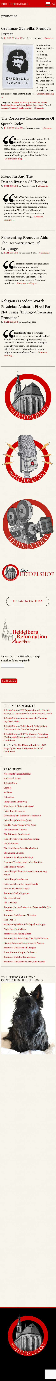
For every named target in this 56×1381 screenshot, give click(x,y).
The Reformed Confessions (17, 834)
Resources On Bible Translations (19, 957)
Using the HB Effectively (15, 801)
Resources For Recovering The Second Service (26, 938)
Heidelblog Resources (14, 811)
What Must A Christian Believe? (19, 806)
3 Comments (47, 128)
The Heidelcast (11, 843)
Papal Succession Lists (15, 929)
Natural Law (35, 102)
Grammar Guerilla (16, 108)
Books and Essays (12, 778)
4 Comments (43, 186)
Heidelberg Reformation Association (21, 839)
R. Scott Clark (13, 38)
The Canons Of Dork (13, 853)
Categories (9, 797)
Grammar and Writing (20, 102)
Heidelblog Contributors (16, 879)
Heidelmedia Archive (14, 867)
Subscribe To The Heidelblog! (18, 857)
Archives (8, 792)
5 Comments (49, 38)
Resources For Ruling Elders (17, 933)
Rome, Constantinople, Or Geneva (20, 952)
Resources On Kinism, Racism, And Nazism (24, 961)
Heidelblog (11, 186)
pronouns (28, 108)
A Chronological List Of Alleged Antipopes (25, 924)
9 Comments (44, 253)
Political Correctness (34, 105)
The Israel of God (12, 898)
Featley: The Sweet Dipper (16, 888)
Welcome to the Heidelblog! (17, 774)
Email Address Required (15, 660)
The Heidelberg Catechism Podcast (21, 848)
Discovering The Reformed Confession (22, 815)
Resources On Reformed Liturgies (20, 947)
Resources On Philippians (16, 893)
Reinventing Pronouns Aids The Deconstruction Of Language (24, 243)
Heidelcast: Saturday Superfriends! (21, 884)
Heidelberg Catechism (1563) (18, 820)
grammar (4, 108)
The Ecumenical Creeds (15, 829)
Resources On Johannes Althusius (20, 915)
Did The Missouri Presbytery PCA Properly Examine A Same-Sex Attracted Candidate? (26, 737)
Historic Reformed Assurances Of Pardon (24, 943)
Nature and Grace (18, 105)
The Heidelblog (15, 4)
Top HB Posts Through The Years (20, 825)
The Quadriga (10, 902)
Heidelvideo (10, 919)
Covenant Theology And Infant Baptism (23, 862)
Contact (7, 787)
